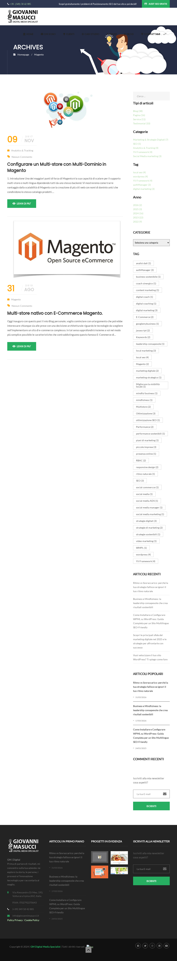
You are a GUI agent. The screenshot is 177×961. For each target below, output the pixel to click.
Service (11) (139, 119)
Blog (130, 34)
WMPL (141, 547)
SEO (140, 480)
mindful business (146, 393)
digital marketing (146, 310)
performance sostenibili (150, 433)
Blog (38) (138, 111)
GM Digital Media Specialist (45, 946)
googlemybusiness (147, 323)
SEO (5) (137, 143)
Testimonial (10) (141, 123)
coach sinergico (146, 283)
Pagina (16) (139, 115)
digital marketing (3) (144, 188)
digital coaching (146, 303)
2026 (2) (137, 205)
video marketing (146, 541)
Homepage (23, 54)
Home (29, 34)
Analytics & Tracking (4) (145, 147)
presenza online (146, 453)
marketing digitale (147, 370)
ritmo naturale (145, 473)
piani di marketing (147, 440)
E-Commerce (144, 317)
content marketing (147, 290)
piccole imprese (146, 447)
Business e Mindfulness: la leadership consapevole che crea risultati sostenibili (150, 603)
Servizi (112, 34)
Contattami (151, 34)
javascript (143, 330)
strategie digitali (146, 520)
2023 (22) (138, 217)
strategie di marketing (149, 527)
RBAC (141, 460)
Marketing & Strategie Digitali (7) (150, 139)
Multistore (143, 406)
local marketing (146, 350)
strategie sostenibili (148, 534)
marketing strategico (148, 377)
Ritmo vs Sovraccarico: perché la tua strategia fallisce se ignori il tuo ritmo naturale (150, 587)
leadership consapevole (150, 343)
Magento (16, 299)
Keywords (143, 337)
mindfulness (144, 400)
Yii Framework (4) (142, 152)
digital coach (144, 296)
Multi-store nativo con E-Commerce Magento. (55, 313)
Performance (144, 426)
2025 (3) (137, 209)
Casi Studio (91, 34)
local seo (142, 357)
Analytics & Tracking (22, 150)
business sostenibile (148, 276)
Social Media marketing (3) (147, 156)
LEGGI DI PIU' (24, 203)
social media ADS (147, 500)
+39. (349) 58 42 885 (20, 4)
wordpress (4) (140, 176)
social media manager (149, 507)
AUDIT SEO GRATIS (158, 3)
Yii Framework (145, 561)
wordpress (143, 554)
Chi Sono (49, 34)
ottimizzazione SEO (148, 420)
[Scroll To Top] (88, 950)
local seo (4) (139, 172)
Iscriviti (151, 806)
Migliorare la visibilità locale (148, 385)
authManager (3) (142, 184)
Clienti (69, 34)
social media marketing (150, 514)
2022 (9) (137, 221)
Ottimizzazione (145, 413)
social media (144, 494)
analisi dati (143, 263)
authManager (145, 269)
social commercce (147, 487)
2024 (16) (138, 213)
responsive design (147, 467)
